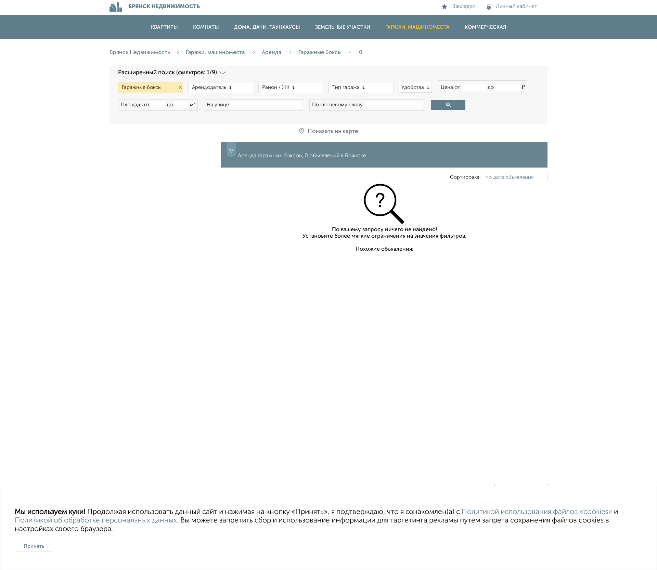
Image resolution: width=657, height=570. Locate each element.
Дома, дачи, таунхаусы (267, 27)
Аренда (272, 52)
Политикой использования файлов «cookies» (537, 512)
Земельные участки (342, 27)
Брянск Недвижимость (140, 52)
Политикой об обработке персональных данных (96, 520)
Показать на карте (333, 131)
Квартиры (164, 27)
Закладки (463, 6)
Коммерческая (485, 27)
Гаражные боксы (320, 52)
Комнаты (206, 27)
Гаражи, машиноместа (417, 27)
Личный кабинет (516, 6)
